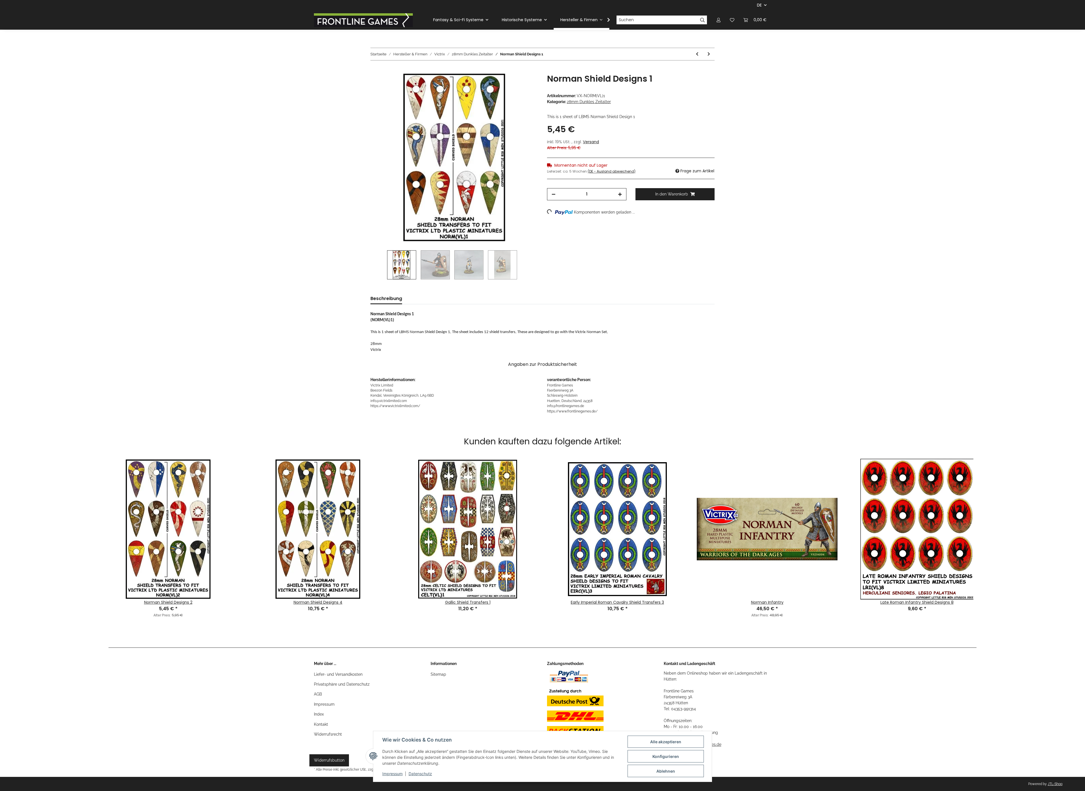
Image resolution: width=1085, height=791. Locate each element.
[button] (718, 20)
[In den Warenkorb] (374, 71)
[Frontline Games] (363, 20)
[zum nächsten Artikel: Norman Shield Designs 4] (709, 54)
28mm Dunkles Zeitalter (589, 101)
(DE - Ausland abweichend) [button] (611, 171)
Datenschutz (420, 773)
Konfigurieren (665, 756)
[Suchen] (702, 20)
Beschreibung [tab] (386, 298)
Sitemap (438, 674)
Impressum (324, 704)
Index (319, 714)
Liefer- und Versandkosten (338, 674)
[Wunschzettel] (732, 20)
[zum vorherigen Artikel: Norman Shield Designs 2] (697, 54)
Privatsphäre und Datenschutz (342, 684)
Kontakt (321, 724)
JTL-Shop (1055, 784)
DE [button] (759, 5)
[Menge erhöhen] (620, 194)
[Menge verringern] (553, 194)
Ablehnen (665, 771)
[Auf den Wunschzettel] (526, 84)
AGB (318, 694)
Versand (591, 142)
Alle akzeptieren (665, 741)
